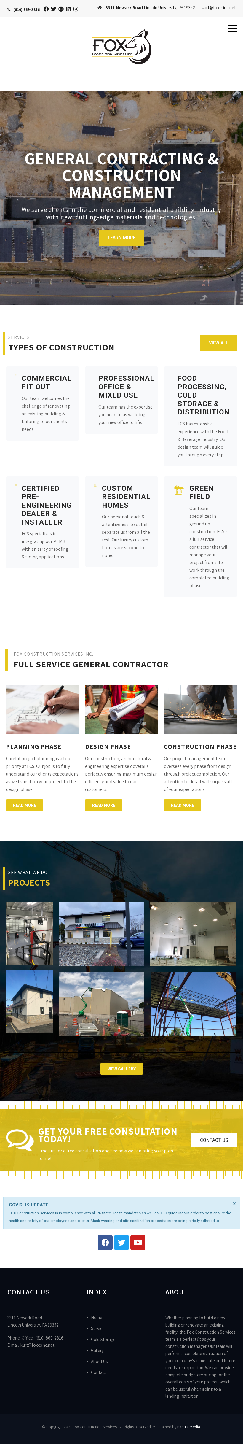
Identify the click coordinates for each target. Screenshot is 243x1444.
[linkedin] (68, 9)
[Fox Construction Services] (121, 25)
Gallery (97, 1350)
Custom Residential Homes (126, 496)
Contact (98, 1372)
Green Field (201, 492)
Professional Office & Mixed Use (126, 386)
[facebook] (46, 9)
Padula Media (188, 1426)
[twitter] (53, 9)
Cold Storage (103, 1339)
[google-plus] (61, 9)
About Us (99, 1361)
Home (96, 1317)
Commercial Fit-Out (47, 382)
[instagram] (76, 9)
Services (98, 1328)
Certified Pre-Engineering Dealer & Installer (47, 505)
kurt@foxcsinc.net (37, 1345)
